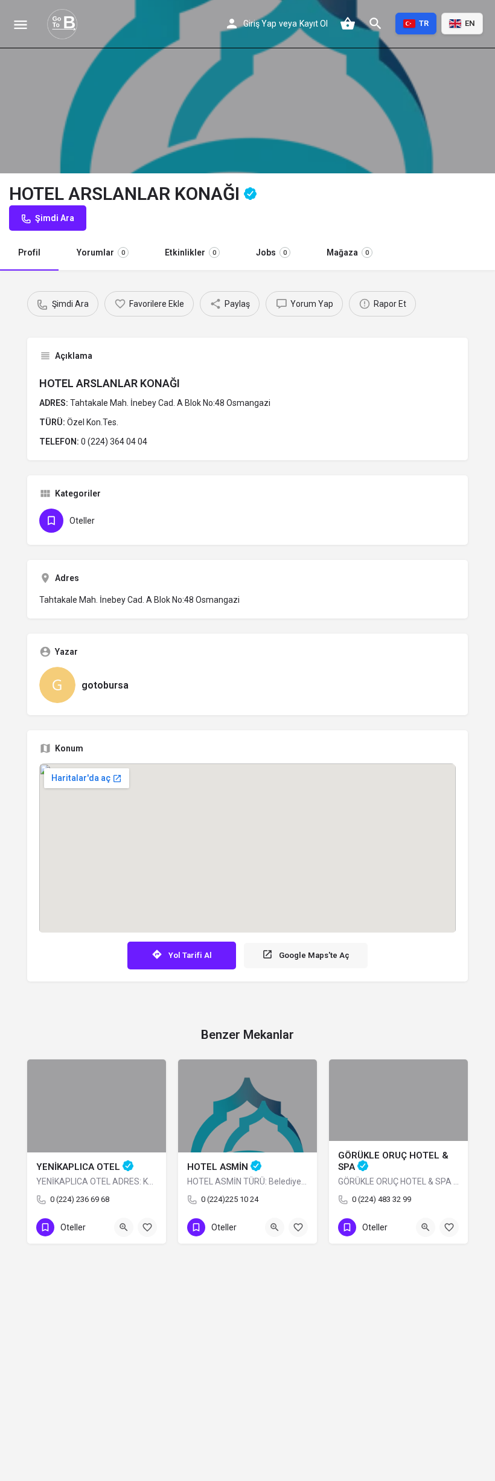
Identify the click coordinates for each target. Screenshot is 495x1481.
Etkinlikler (190, 252)
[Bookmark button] (147, 1227)
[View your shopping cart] (348, 23)
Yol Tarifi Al (190, 955)
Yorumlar (101, 252)
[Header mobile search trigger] (375, 23)
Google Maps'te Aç (314, 955)
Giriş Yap (259, 23)
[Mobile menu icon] (20, 24)
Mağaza (348, 252)
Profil (29, 252)
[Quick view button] (123, 1227)
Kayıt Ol (313, 23)
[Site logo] (63, 24)
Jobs (271, 252)
